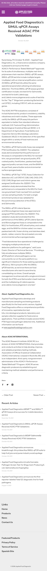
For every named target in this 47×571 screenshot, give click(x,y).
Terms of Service (10, 547)
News (4, 518)
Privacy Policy (8, 542)
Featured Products (11, 538)
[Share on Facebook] (3, 384)
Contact (19, 5)
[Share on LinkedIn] (12, 384)
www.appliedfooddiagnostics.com (18, 327)
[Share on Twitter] (7, 384)
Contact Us (7, 522)
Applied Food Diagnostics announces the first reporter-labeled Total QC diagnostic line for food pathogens (22, 480)
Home (5, 509)
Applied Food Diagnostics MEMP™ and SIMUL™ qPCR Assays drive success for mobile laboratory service (22, 412)
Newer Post (38, 395)
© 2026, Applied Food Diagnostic (20, 566)
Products (6, 513)
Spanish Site (8, 551)
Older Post (8, 395)
